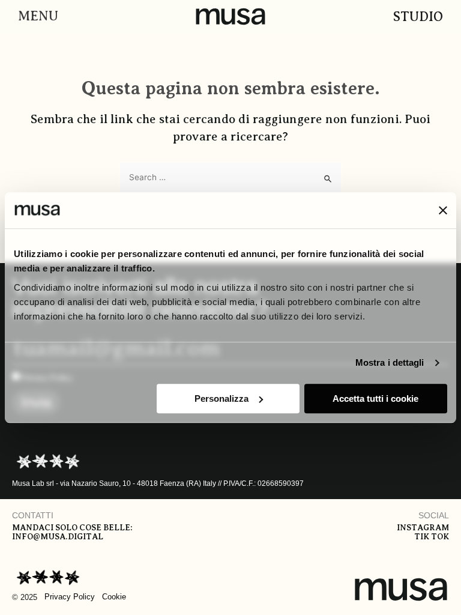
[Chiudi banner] (443, 210)
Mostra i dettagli (389, 362)
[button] (35, 16)
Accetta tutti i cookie (375, 398)
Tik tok (431, 536)
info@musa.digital (57, 536)
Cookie (114, 596)
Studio (418, 16)
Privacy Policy (69, 596)
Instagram (423, 527)
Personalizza (221, 398)
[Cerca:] (230, 177)
